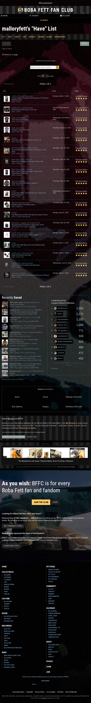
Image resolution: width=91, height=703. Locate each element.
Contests (51, 591)
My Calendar (52, 611)
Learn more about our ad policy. (66, 466)
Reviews (41, 37)
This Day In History (54, 572)
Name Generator (53, 596)
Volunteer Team (53, 645)
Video (5, 640)
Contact (51, 656)
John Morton (52, 620)
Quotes (50, 581)
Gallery (49, 37)
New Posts (7, 619)
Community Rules (18, 692)
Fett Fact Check (9, 665)
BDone (60, 358)
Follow (6, 44)
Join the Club (41, 502)
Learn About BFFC (11, 546)
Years (6, 591)
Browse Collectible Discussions (13, 437)
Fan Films (7, 638)
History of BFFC (53, 652)
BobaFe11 (61, 347)
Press (50, 649)
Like (24, 37)
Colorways (7, 580)
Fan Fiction (7, 643)
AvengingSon (63, 330)
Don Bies (51, 618)
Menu (5, 16)
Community (51, 586)
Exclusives (7, 658)
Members (51, 594)
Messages (51, 601)
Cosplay (6, 608)
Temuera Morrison (54, 613)
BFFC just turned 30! (45, 3)
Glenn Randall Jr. (54, 627)
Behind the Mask (53, 569)
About (49, 642)
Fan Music (7, 633)
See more (54, 368)
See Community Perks (13, 526)
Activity (51, 589)
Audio (6, 636)
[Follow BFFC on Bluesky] (57, 686)
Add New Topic (32, 437)
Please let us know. (27, 428)
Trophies (51, 603)
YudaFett (61, 353)
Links (50, 599)
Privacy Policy (40, 692)
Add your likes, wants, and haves (12, 379)
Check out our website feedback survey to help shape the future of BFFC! (45, 677)
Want (17, 37)
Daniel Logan (52, 616)
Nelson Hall (52, 632)
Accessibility (50, 692)
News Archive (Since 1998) (12, 655)
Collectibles (8, 572)
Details (6, 606)
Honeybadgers (63, 319)
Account (66, 16)
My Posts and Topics (10, 616)
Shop (49, 654)
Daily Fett (7, 629)
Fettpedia (50, 567)
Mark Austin (52, 623)
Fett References (53, 577)
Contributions (60, 37)
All (3, 37)
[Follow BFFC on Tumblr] (45, 686)
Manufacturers (9, 584)
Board (4, 613)
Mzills (60, 314)
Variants (7, 604)
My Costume (8, 601)
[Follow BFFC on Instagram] (38, 686)
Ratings (32, 37)
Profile (84, 44)
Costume (6, 599)
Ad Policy (60, 692)
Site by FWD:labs (71, 692)
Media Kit (51, 647)
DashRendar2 (62, 308)
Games (6, 645)
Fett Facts (51, 574)
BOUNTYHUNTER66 (65, 342)
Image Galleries (9, 631)
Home (4, 567)
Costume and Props (54, 635)
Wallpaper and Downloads (13, 648)
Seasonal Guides (9, 667)
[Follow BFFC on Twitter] (42, 686)
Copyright (29, 692)
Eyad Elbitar (52, 630)
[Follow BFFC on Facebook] (34, 686)
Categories (7, 577)
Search (35, 16)
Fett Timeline (52, 579)
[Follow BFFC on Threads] (53, 686)
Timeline (6, 594)
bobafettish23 (63, 336)
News (4, 652)
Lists (5, 582)
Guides (6, 660)
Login (55, 502)
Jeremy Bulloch (53, 637)
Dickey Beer (52, 625)
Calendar (50, 608)
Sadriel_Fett (62, 325)
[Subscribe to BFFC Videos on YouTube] (49, 686)
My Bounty (44, 20)
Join (48, 672)
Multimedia (7, 626)
